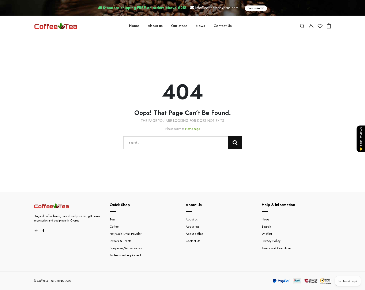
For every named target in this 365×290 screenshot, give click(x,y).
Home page (192, 129)
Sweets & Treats (120, 241)
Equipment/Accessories (126, 248)
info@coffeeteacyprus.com (216, 8)
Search (266, 226)
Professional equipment (125, 255)
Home (134, 25)
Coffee (114, 226)
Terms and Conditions (276, 248)
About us (155, 25)
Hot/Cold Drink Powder (126, 233)
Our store (179, 25)
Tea (112, 219)
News (200, 25)
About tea (192, 226)
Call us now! (256, 8)
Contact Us (223, 25)
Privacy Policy (271, 241)
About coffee (194, 233)
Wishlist (267, 233)
